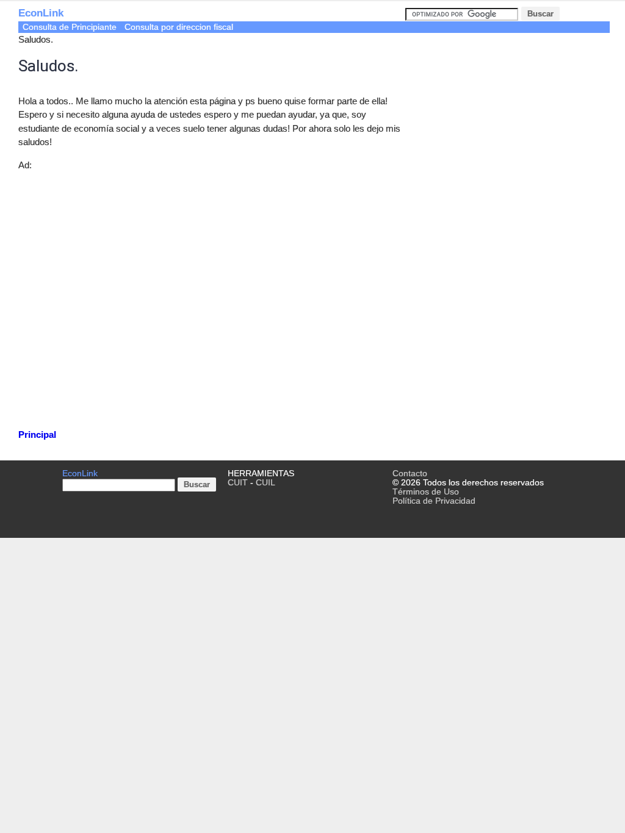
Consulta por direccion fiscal (179, 27)
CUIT (238, 482)
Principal (37, 434)
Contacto (409, 473)
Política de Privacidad (433, 501)
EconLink (40, 13)
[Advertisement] (211, 297)
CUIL (265, 482)
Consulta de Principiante (70, 27)
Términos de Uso (425, 491)
